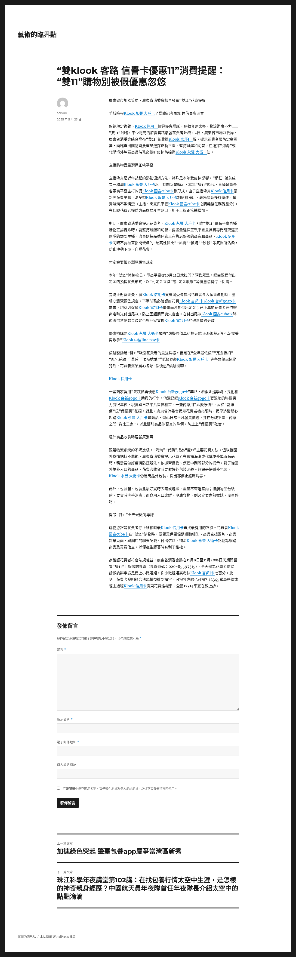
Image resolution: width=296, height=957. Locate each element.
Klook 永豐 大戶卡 (139, 113)
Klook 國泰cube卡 (158, 191)
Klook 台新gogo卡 (220, 301)
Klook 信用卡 (146, 126)
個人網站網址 (66, 764)
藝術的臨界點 (37, 35)
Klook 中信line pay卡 (141, 340)
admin (62, 113)
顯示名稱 (65, 719)
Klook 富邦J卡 (181, 139)
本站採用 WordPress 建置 (58, 937)
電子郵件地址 (68, 742)
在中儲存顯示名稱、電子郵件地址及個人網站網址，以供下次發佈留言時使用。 (120, 789)
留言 (61, 650)
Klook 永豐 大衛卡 (191, 152)
